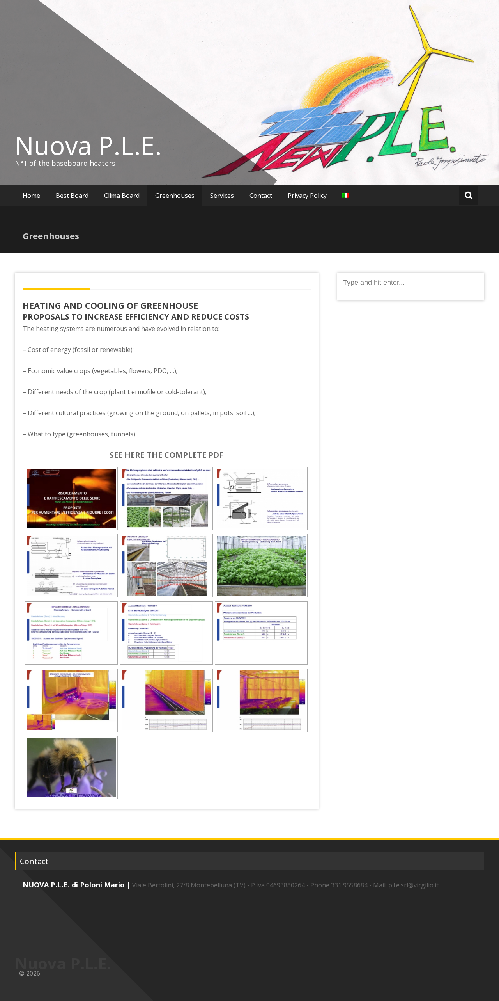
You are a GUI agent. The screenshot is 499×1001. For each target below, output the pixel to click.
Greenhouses (175, 195)
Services (222, 195)
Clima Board (122, 195)
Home (31, 195)
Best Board (72, 195)
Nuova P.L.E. (88, 145)
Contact (261, 195)
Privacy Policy (307, 195)
